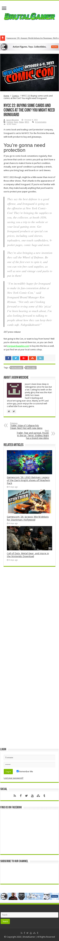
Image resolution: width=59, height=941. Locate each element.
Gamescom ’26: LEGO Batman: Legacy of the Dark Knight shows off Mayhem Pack (28, 480)
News (21, 122)
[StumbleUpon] (38, 795)
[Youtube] (32, 795)
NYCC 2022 (31, 368)
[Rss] (14, 795)
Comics (15, 96)
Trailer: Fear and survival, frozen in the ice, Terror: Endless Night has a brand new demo (33, 434)
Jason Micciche (12, 120)
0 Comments (40, 122)
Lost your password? (13, 778)
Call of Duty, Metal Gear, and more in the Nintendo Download (28, 555)
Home (6, 96)
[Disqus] (29, 616)
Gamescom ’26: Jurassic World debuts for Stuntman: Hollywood (28, 518)
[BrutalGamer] (29, 16)
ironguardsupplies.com (18, 346)
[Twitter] (26, 795)
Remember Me (26, 771)
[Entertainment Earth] (29, 46)
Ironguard (16, 368)
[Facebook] (20, 795)
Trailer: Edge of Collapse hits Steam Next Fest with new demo (26, 425)
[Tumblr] (44, 795)
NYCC (27, 122)
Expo (16, 122)
